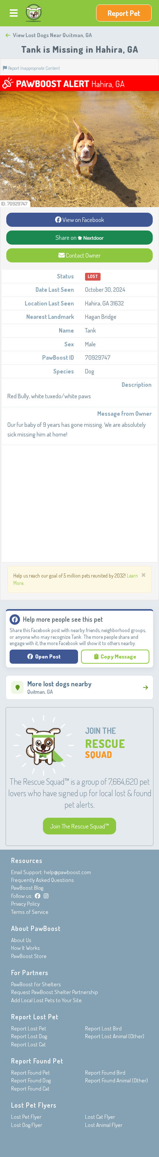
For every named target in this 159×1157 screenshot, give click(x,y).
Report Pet (124, 13)
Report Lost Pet (28, 1028)
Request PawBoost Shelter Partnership (54, 992)
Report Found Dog (31, 1080)
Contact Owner (83, 255)
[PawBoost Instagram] (46, 895)
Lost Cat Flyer (100, 1116)
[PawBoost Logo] (33, 13)
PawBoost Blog (27, 887)
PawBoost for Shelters (36, 984)
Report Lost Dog (29, 1036)
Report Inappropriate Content (33, 68)
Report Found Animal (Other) (116, 1080)
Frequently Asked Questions (42, 879)
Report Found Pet (30, 1072)
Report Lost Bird (103, 1028)
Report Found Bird (105, 1072)
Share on (66, 237)
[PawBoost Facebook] (37, 895)
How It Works (25, 947)
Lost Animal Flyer (103, 1124)
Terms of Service (29, 911)
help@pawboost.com (67, 872)
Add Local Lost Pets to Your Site (46, 1000)
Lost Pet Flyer (26, 1116)
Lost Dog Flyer (26, 1124)
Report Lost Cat (28, 1044)
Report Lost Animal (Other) (114, 1036)
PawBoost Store (29, 956)
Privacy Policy (25, 903)
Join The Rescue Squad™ (79, 826)
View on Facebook (82, 219)
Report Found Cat (30, 1088)
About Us (21, 940)
